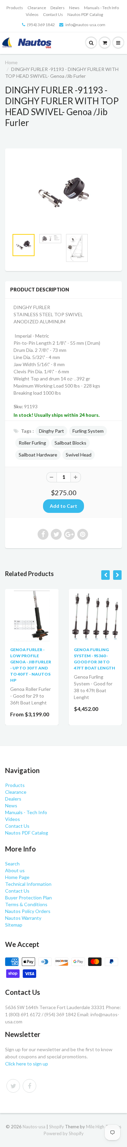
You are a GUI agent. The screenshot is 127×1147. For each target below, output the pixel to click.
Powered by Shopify (64, 1133)
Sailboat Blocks (70, 443)
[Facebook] (29, 1086)
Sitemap (13, 925)
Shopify (56, 1126)
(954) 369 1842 (41, 24)
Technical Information (28, 884)
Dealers (57, 7)
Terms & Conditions (26, 904)
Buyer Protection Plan (28, 897)
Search (12, 863)
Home (11, 62)
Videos (32, 14)
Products (14, 7)
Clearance (36, 7)
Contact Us (53, 14)
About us (15, 870)
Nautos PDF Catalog (85, 14)
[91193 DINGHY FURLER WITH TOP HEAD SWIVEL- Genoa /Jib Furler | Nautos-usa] (63, 192)
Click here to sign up (26, 1064)
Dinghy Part (51, 431)
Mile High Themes (103, 1126)
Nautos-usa (34, 1126)
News (74, 7)
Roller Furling (32, 443)
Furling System (88, 431)
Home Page (17, 877)
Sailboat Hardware (38, 455)
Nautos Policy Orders (27, 911)
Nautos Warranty (23, 918)
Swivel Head (78, 455)
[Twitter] (13, 1086)
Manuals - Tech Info (101, 7)
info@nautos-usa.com (85, 24)
